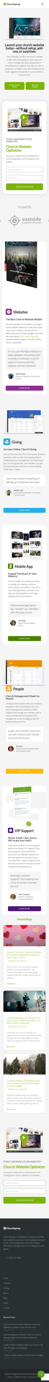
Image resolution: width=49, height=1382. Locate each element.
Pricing (6, 1288)
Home (5, 1278)
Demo (5, 1303)
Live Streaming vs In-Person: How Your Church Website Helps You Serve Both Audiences (24, 1020)
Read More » (11, 984)
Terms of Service (34, 1377)
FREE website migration (29, 336)
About (5, 1293)
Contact (6, 1308)
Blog (5, 1298)
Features (7, 1283)
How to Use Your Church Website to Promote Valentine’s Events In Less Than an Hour (24, 955)
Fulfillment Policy (20, 1377)
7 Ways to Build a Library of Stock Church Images (23, 1355)
